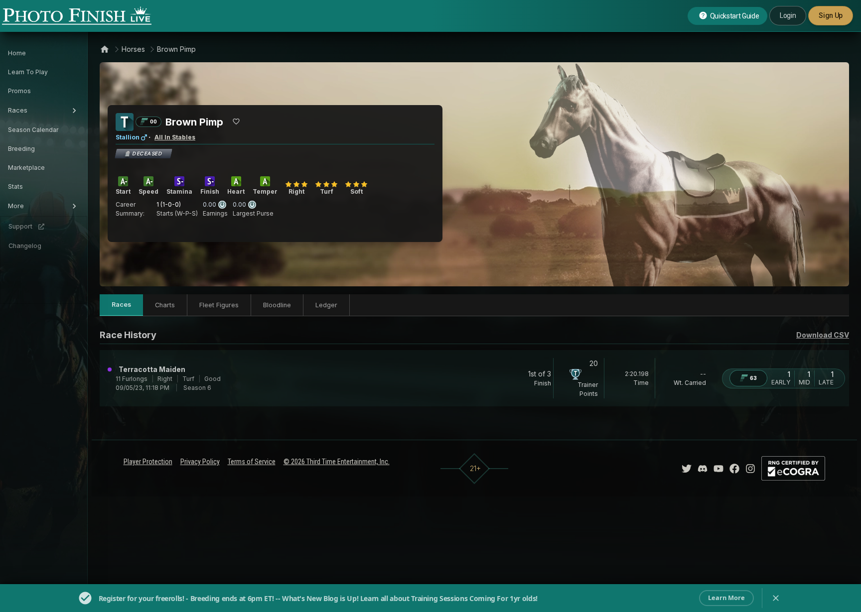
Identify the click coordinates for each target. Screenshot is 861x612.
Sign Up (831, 15)
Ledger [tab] (326, 305)
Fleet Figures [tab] (219, 305)
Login (788, 15)
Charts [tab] (165, 305)
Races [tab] (121, 304)
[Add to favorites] (236, 121)
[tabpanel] (474, 380)
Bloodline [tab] (277, 305)
